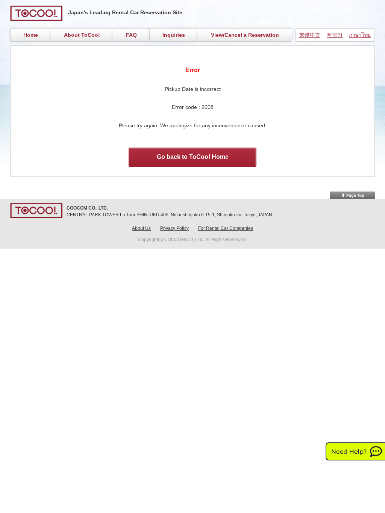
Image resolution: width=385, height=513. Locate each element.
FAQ (131, 35)
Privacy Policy (174, 228)
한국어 (335, 35)
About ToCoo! (82, 35)
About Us (141, 228)
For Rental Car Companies (225, 228)
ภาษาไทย (360, 35)
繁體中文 (309, 35)
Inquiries (173, 35)
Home (30, 35)
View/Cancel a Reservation (245, 35)
